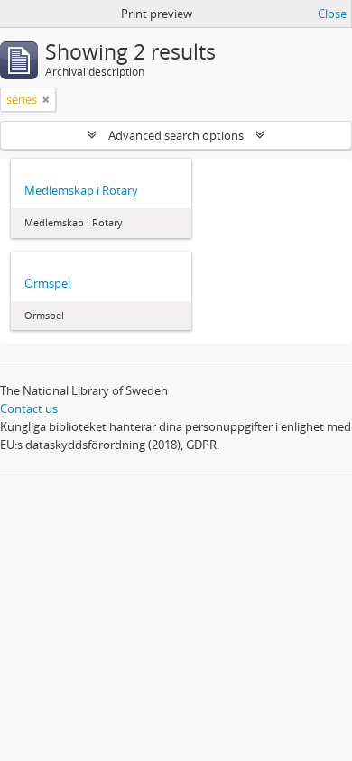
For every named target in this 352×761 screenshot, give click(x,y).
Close (332, 13)
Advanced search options (176, 135)
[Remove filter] (46, 99)
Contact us (29, 408)
